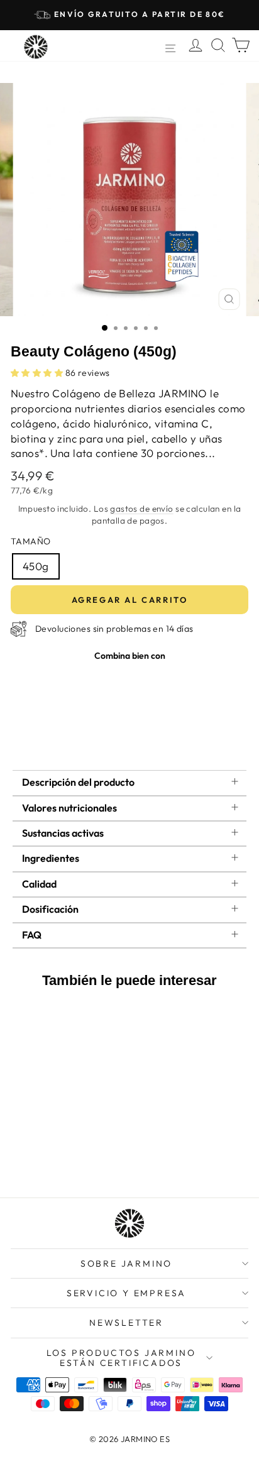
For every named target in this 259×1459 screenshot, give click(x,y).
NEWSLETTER (126, 1322)
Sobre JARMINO (126, 1263)
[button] (38, 373)
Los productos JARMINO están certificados (121, 1357)
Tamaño (31, 541)
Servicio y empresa (126, 1293)
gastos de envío (141, 508)
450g (36, 566)
